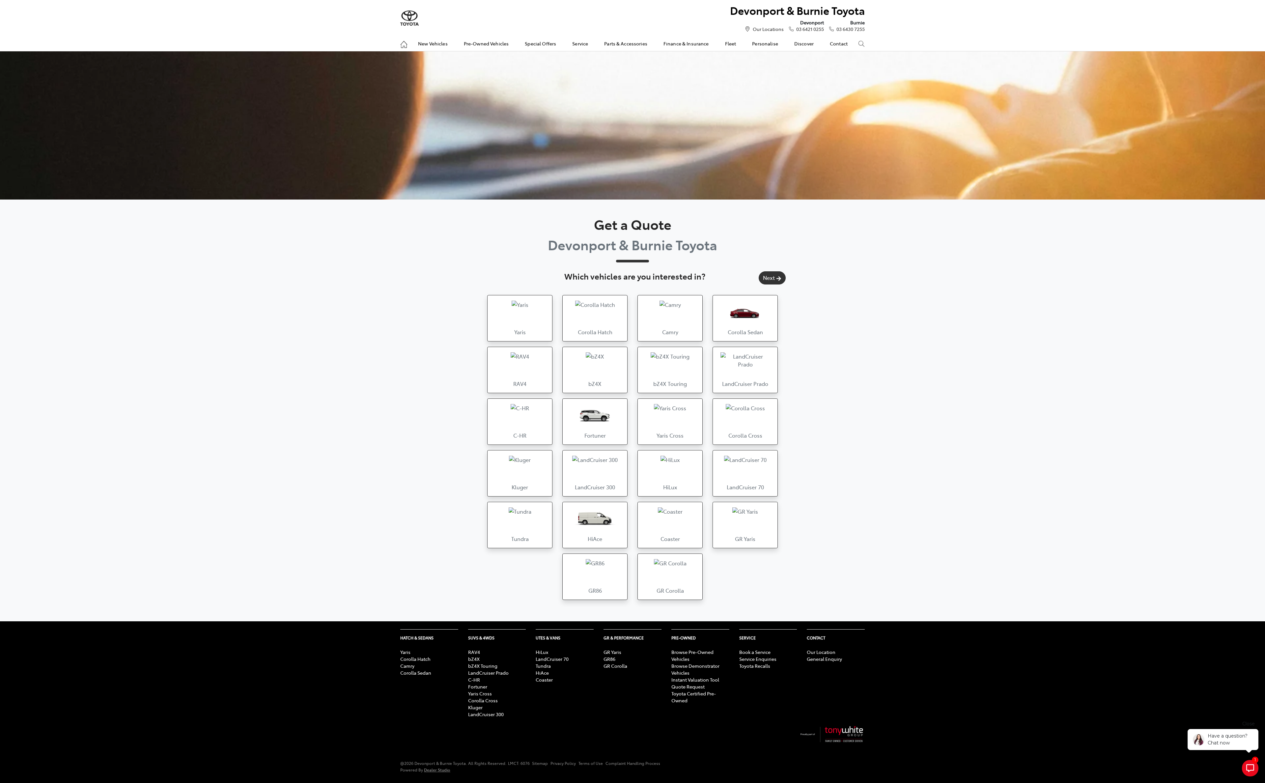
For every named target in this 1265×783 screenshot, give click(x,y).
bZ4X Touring (482, 665)
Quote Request (688, 686)
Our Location (821, 652)
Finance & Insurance (686, 43)
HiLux (542, 652)
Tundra (543, 665)
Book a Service (755, 652)
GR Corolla (615, 665)
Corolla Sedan (415, 672)
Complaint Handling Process (632, 763)
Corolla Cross (483, 700)
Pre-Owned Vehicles (486, 43)
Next (769, 277)
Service (580, 43)
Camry (407, 665)
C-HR (474, 679)
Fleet (730, 43)
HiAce (542, 672)
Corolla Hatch (415, 659)
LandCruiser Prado (488, 672)
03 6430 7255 (850, 29)
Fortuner (477, 686)
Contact (839, 43)
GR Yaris (612, 652)
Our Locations (768, 29)
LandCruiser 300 (486, 714)
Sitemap (540, 763)
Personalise (765, 43)
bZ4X (474, 659)
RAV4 (474, 652)
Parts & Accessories (625, 43)
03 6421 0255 (810, 29)
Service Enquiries (757, 659)
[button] (519, 318)
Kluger (475, 707)
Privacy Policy (563, 763)
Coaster (544, 679)
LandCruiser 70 (552, 659)
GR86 (609, 659)
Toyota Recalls (754, 665)
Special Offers (540, 43)
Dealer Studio (437, 769)
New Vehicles (433, 43)
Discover (804, 43)
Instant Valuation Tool (695, 679)
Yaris (405, 652)
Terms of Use (590, 763)
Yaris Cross (480, 693)
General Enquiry (824, 659)
